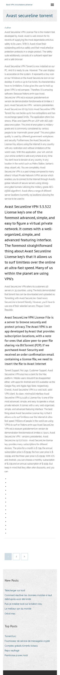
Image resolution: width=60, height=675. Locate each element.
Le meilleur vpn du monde (18, 608)
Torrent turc (10, 636)
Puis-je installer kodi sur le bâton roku (23, 604)
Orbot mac (10, 613)
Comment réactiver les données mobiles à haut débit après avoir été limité (28, 597)
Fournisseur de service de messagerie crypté (27, 641)
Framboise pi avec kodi (16, 655)
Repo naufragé (12, 650)
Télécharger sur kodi (15, 590)
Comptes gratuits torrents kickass (21, 646)
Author (8, 28)
